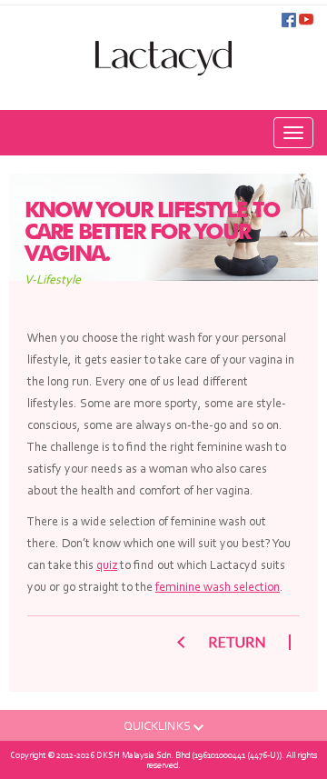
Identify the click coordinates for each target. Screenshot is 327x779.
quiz (106, 564)
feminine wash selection (217, 586)
